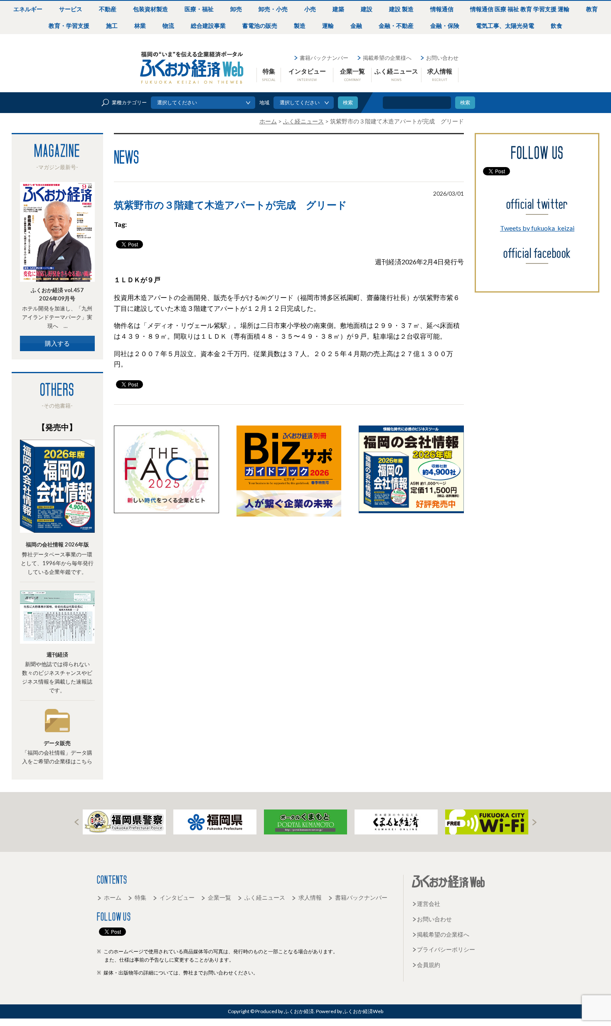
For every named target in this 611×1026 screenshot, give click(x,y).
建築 (338, 8)
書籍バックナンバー (324, 57)
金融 (356, 25)
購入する (57, 343)
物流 (168, 25)
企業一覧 (352, 74)
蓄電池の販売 (259, 25)
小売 (310, 8)
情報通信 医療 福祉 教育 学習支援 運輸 (519, 8)
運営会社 (428, 903)
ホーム (112, 897)
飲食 (556, 25)
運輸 (328, 25)
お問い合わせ (442, 57)
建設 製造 (401, 8)
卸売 (236, 8)
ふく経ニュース (396, 74)
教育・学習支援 (69, 25)
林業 (140, 25)
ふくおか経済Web (192, 68)
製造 (300, 25)
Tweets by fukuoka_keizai (537, 228)
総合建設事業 (208, 25)
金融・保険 (444, 25)
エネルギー (27, 8)
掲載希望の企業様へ (387, 57)
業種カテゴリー (129, 102)
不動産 (107, 8)
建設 (366, 8)
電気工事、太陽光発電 (505, 25)
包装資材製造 (150, 8)
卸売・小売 (273, 8)
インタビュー (307, 74)
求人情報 (439, 74)
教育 (592, 8)
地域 (264, 102)
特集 (269, 74)
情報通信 (441, 8)
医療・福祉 (199, 8)
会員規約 (428, 964)
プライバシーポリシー (446, 949)
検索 (465, 102)
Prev (76, 822)
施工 (112, 25)
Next (534, 822)
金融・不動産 (396, 25)
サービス (70, 8)
